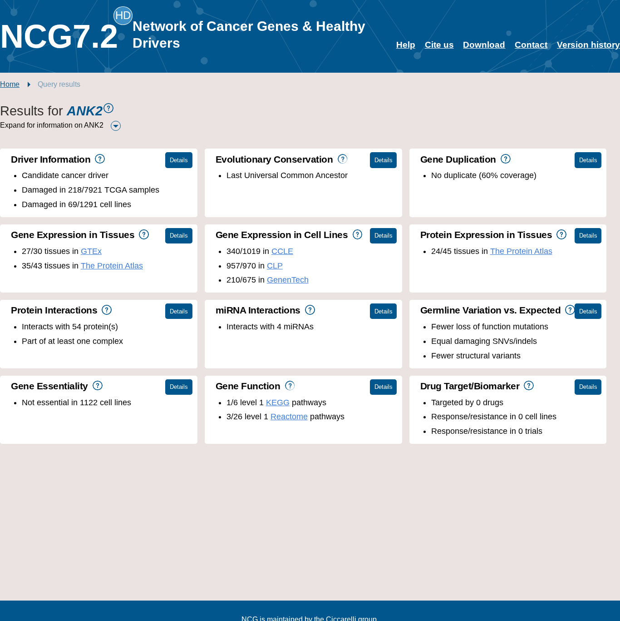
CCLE (282, 251)
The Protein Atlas (112, 265)
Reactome (289, 416)
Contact (531, 45)
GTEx (91, 251)
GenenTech (288, 279)
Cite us (439, 45)
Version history (588, 45)
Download (484, 45)
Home (10, 84)
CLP (275, 265)
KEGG (278, 402)
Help (405, 45)
